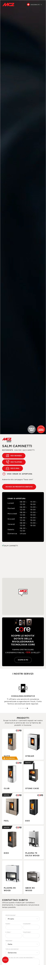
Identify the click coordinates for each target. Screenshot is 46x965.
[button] (23, 592)
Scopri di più (23, 660)
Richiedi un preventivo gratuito (19, 487)
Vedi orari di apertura (19, 474)
